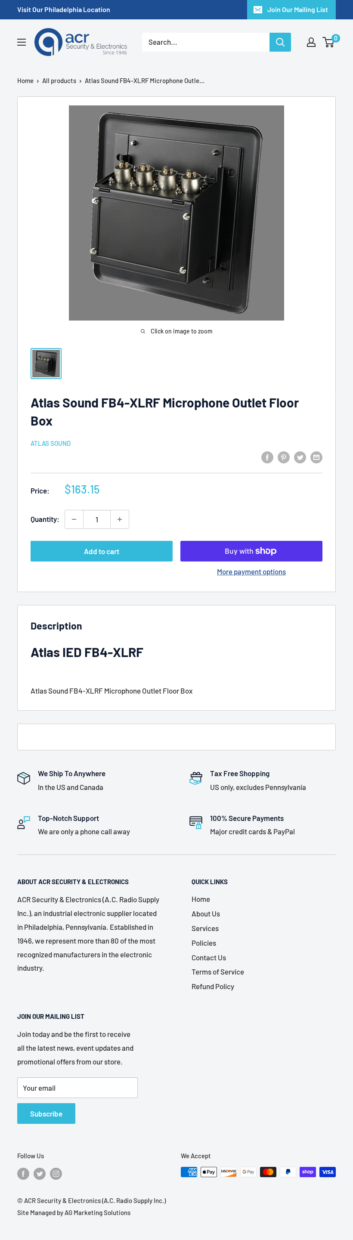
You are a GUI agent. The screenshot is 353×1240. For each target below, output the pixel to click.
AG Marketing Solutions (97, 1212)
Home (25, 80)
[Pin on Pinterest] (284, 457)
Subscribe (46, 1113)
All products (59, 80)
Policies (204, 942)
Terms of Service (218, 971)
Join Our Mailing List (297, 9)
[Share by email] (316, 457)
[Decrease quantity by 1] (74, 519)
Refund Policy (213, 986)
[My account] (311, 42)
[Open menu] (21, 42)
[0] (328, 42)
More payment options (251, 571)
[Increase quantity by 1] (120, 519)
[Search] (280, 42)
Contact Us (209, 957)
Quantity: (45, 519)
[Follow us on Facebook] (23, 1173)
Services (205, 928)
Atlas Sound (51, 443)
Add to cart (101, 551)
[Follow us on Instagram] (56, 1173)
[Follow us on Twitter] (40, 1173)
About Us (206, 913)
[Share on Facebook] (267, 457)
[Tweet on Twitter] (300, 457)
